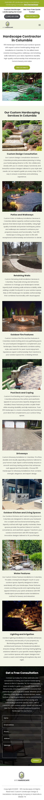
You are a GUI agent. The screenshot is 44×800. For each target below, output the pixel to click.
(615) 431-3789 (12, 16)
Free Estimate (32, 16)
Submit (36, 761)
